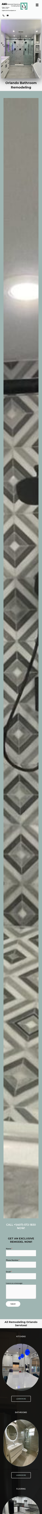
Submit (13, 1304)
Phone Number (13, 1260)
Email (9, 1272)
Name (9, 1249)
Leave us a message (14, 1283)
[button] (37, 5)
